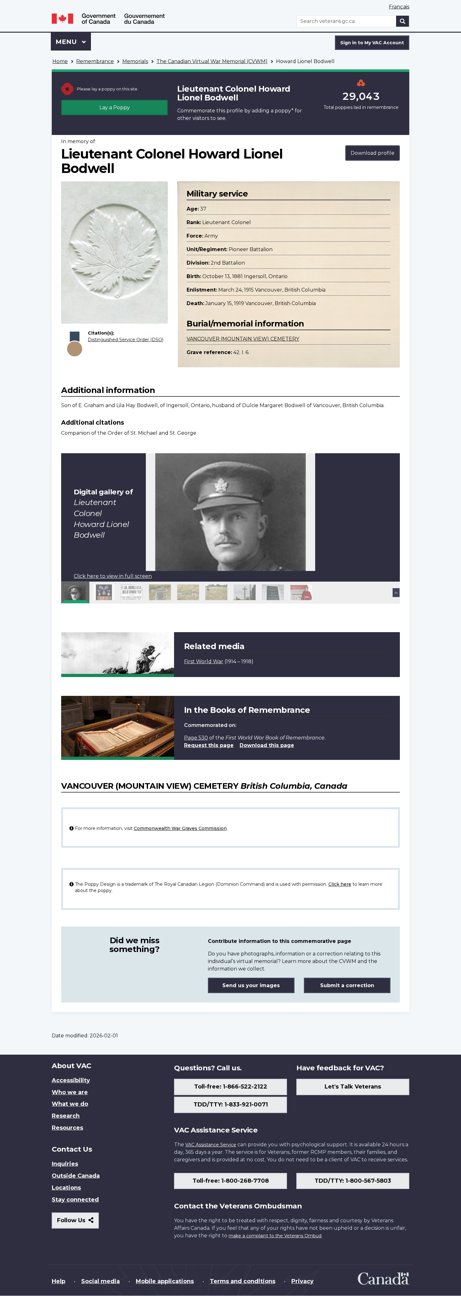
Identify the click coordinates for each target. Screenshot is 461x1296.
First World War (203, 661)
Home (60, 61)
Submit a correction (347, 985)
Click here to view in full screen (113, 576)
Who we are (70, 1092)
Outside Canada (76, 1175)
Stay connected (75, 1199)
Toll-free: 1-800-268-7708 (231, 1180)
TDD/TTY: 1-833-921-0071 (230, 1104)
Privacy (302, 1281)
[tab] (75, 592)
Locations (66, 1187)
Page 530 (196, 738)
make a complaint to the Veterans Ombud (275, 1236)
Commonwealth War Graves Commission (180, 828)
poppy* (284, 111)
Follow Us (78, 1223)
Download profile (373, 153)
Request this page (209, 745)
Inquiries (65, 1163)
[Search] (402, 21)
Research (66, 1115)
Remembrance (95, 61)
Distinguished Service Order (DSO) (125, 339)
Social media (100, 1281)
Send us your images (251, 985)
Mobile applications (165, 1281)
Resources (67, 1127)
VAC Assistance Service (210, 1145)
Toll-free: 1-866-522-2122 (230, 1086)
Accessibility (71, 1080)
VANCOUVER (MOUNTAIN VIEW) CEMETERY (243, 339)
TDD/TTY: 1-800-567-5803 (353, 1180)
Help (58, 1281)
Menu (67, 42)
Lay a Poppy (114, 107)
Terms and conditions (242, 1281)
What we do (70, 1103)
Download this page (267, 745)
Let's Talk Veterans (353, 1086)
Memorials (135, 61)
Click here (339, 884)
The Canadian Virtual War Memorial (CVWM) (212, 61)
